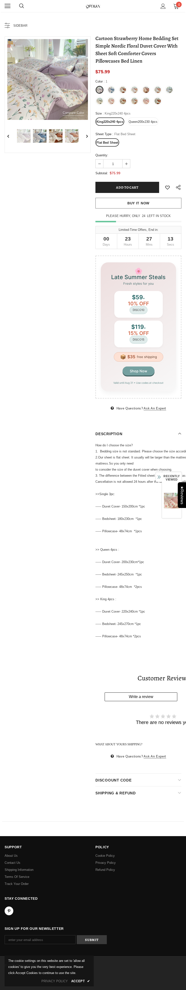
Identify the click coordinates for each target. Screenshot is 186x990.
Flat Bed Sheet (107, 142)
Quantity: (101, 155)
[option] (47, 79)
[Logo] (93, 6)
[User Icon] (163, 6)
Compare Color (73, 113)
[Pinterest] (9, 911)
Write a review (141, 697)
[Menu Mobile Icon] (7, 6)
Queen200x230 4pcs (143, 122)
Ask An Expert (155, 408)
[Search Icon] (21, 6)
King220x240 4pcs (109, 122)
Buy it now (138, 203)
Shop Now (138, 371)
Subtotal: (101, 173)
